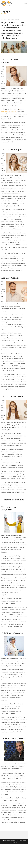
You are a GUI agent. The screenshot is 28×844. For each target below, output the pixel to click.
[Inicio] (1, 13)
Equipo (5, 13)
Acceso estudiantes (22, 840)
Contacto (17, 840)
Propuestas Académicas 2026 (7, 840)
